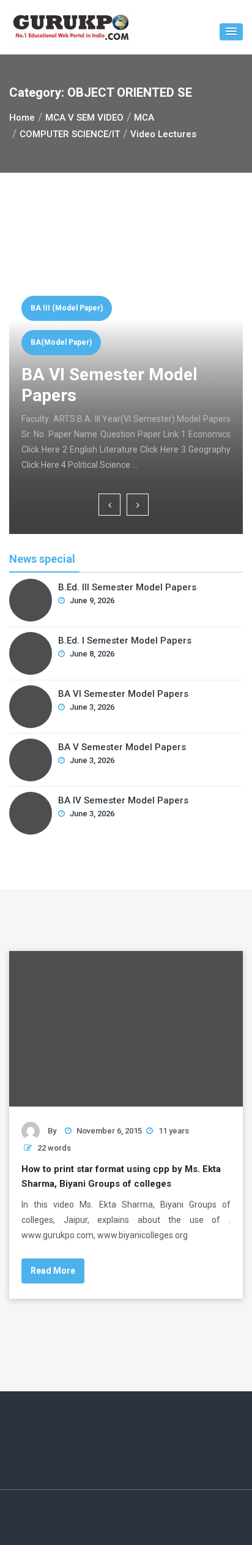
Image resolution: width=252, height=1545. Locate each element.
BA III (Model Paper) (67, 308)
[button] (231, 31)
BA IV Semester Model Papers (123, 800)
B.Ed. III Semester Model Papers (127, 587)
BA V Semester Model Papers (122, 747)
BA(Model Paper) (61, 342)
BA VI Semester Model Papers (123, 693)
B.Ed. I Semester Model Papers (124, 640)
